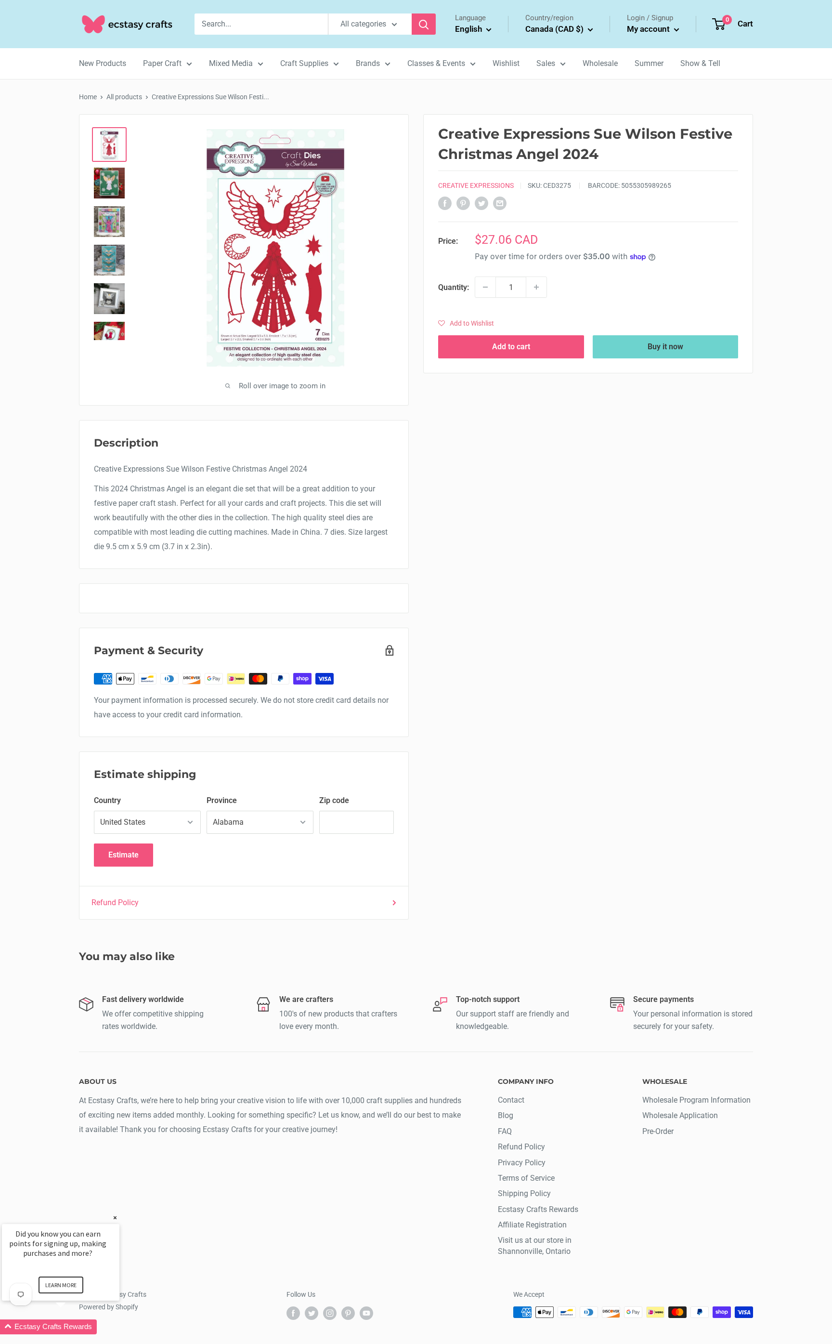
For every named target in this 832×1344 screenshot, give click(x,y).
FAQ (505, 1131)
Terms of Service (526, 1178)
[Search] (424, 24)
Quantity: (453, 286)
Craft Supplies (304, 63)
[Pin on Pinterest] (463, 203)
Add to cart (511, 346)
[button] (466, 323)
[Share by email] (500, 203)
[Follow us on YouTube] (366, 1313)
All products (124, 97)
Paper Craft (162, 63)
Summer (649, 63)
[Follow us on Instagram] (330, 1313)
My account (649, 29)
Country (107, 800)
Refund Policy (115, 902)
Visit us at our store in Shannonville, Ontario (535, 1245)
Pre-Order (658, 1131)
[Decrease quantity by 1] (485, 287)
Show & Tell (700, 63)
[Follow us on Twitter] (311, 1313)
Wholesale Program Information (696, 1100)
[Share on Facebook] (445, 203)
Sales (545, 63)
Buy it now (665, 346)
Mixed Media (231, 63)
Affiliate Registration (532, 1224)
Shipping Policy (524, 1193)
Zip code (334, 800)
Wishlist (506, 63)
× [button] (115, 1217)
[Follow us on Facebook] (293, 1313)
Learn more (61, 1285)
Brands (368, 63)
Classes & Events (436, 63)
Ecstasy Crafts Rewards (538, 1209)
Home (88, 97)
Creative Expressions (476, 185)
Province (222, 800)
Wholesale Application (680, 1115)
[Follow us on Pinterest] (348, 1313)
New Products (102, 63)
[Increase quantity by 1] (536, 287)
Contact (511, 1100)
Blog (505, 1115)
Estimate (123, 854)
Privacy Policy (522, 1162)
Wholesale (600, 63)
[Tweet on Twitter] (481, 203)
